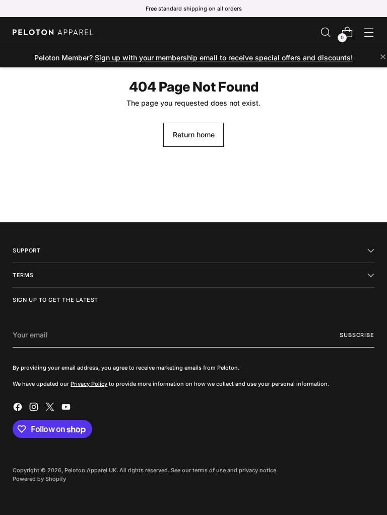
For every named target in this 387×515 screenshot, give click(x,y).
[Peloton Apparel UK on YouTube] (67, 408)
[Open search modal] (325, 32)
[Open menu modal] (369, 32)
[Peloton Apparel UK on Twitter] (51, 408)
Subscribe (357, 334)
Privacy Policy (89, 383)
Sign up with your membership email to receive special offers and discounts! (224, 57)
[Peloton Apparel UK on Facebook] (19, 408)
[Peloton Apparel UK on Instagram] (35, 408)
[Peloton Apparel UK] (53, 32)
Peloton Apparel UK (90, 470)
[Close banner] (383, 57)
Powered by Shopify (39, 478)
